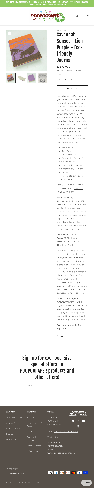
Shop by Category (14, 428)
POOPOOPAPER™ (18, 482)
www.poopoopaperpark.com (61, 453)
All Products (11, 439)
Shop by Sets (11, 434)
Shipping (60, 70)
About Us (31, 417)
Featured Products (14, 417)
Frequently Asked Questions (34, 424)
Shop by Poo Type (13, 423)
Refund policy (32, 451)
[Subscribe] (66, 385)
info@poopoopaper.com (66, 431)
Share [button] (62, 336)
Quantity (60, 75)
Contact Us (31, 431)
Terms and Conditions (31, 438)
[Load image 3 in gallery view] (31, 78)
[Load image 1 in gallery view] (10, 78)
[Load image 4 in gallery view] (42, 78)
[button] (5, 16)
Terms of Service (34, 446)
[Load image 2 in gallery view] (21, 78)
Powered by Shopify (32, 482)
